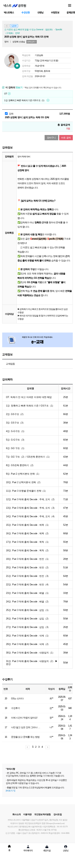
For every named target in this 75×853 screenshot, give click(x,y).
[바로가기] (10, 790)
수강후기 (15, 708)
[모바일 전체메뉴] (69, 5)
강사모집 (58, 814)
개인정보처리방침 (42, 814)
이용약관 (27, 814)
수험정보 (55, 12)
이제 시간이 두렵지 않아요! (24, 717)
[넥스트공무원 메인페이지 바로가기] (15, 5)
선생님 (40, 12)
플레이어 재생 (9, 93)
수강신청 (25, 12)
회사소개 (16, 814)
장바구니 (51, 137)
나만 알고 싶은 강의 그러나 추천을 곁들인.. (26, 727)
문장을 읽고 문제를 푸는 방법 (25, 737)
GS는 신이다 (17, 698)
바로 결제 (66, 137)
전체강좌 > (31, 42)
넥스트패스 (9, 12)
